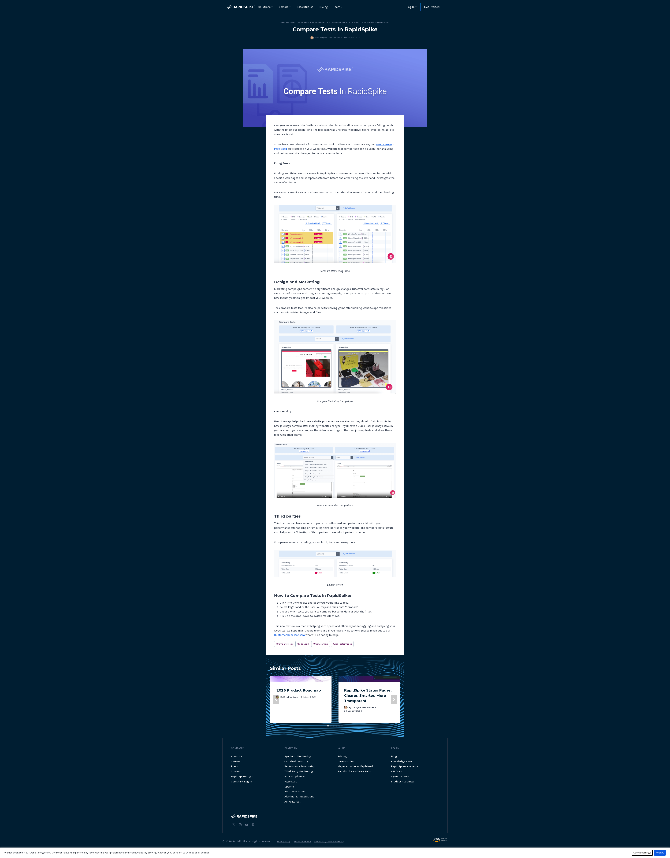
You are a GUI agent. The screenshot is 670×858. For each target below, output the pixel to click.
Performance (339, 22)
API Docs (396, 771)
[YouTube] (247, 824)
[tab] (328, 726)
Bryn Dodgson (290, 697)
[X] (234, 824)
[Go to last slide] (276, 699)
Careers (235, 761)
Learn (336, 7)
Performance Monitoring (299, 766)
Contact (236, 771)
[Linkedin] (253, 824)
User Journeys (320, 643)
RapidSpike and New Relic (354, 771)
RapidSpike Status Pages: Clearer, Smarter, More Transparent (368, 695)
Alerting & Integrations (299, 796)
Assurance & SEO (295, 791)
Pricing (323, 7)
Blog (394, 756)
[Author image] (312, 37)
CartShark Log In (241, 781)
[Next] (394, 699)
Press (234, 766)
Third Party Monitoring (298, 771)
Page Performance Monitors (314, 22)
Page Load (280, 148)
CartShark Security (296, 761)
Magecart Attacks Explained (355, 766)
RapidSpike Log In (242, 776)
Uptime (289, 786)
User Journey (384, 144)
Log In (411, 7)
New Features (288, 22)
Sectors (283, 7)
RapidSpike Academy (404, 766)
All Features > (293, 801)
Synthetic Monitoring (297, 756)
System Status (400, 776)
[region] (335, 853)
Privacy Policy (283, 841)
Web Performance (342, 643)
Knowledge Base (401, 761)
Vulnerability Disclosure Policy (329, 841)
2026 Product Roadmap (299, 690)
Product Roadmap (402, 781)
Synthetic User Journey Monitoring (369, 22)
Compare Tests (284, 643)
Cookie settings (642, 852)
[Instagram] (240, 824)
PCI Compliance (294, 776)
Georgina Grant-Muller (329, 37)
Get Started (432, 7)
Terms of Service (302, 841)
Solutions (264, 7)
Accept (660, 852)
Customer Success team (289, 635)
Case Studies (305, 7)
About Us (237, 756)
